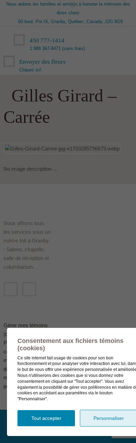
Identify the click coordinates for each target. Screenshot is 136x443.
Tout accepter (46, 418)
